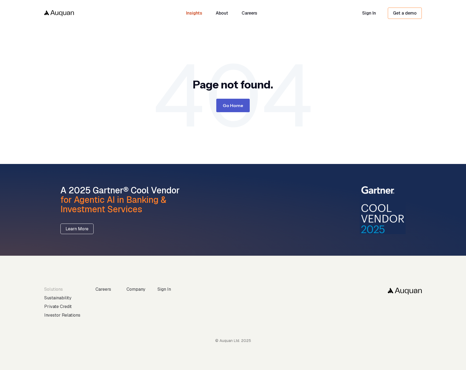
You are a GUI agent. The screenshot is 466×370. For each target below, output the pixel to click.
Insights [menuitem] (194, 13)
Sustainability (57, 298)
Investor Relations (62, 315)
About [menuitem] (222, 13)
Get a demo (405, 13)
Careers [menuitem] (249, 13)
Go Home (233, 105)
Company (135, 289)
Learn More (77, 229)
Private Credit (58, 306)
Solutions (53, 289)
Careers (103, 289)
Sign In (369, 13)
